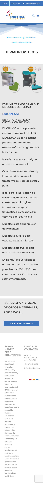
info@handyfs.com (32, 368)
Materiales (15, 42)
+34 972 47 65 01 (31, 364)
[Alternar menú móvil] (38, 15)
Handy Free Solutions (27, 38)
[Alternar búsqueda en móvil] (33, 15)
